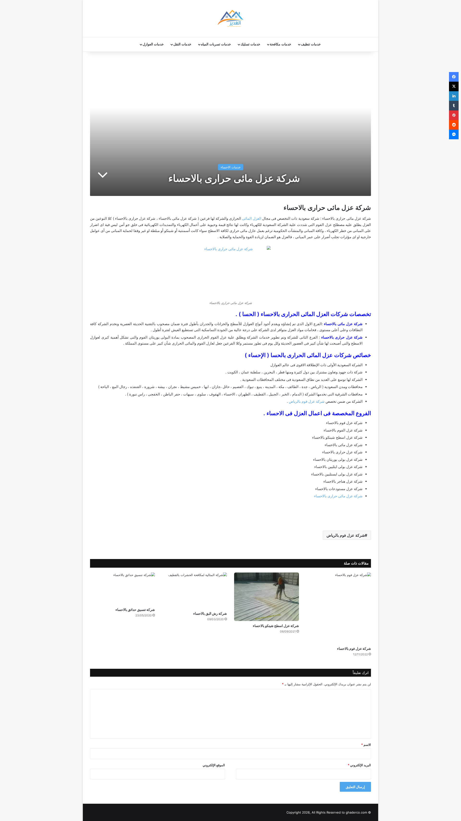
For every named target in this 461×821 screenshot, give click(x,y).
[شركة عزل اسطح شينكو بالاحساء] (266, 596)
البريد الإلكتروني (359, 765)
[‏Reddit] (454, 125)
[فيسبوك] (454, 77)
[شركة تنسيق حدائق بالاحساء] (122, 588)
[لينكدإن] (454, 96)
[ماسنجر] (454, 134)
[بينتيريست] (454, 115)
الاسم (366, 745)
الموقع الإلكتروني (214, 765)
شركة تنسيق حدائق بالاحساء (135, 610)
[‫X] (454, 86)
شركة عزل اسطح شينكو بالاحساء (276, 626)
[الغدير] (230, 18)
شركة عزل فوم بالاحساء (354, 648)
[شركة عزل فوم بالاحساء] (338, 608)
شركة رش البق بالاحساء (210, 613)
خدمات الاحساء (231, 167)
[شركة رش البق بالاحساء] (194, 590)
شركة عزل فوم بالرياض (307, 401)
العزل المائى (251, 218)
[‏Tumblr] (454, 105)
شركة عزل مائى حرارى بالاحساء (338, 496)
